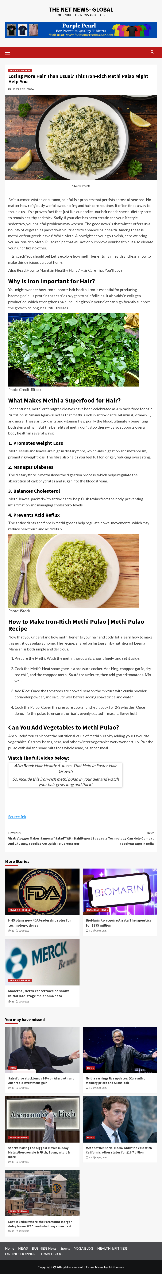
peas (57, 741)
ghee (65, 668)
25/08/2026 (24, 930)
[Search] (152, 52)
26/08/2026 (24, 1087)
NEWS (23, 1248)
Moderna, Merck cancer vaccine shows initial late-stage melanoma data (38, 993)
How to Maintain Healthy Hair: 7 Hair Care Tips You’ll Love (75, 270)
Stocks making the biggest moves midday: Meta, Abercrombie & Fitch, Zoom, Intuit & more (39, 1152)
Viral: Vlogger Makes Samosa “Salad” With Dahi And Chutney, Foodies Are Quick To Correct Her (44, 838)
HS (13, 89)
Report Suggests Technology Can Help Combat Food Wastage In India (117, 838)
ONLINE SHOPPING (20, 1254)
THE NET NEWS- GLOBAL (81, 9)
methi (60, 522)
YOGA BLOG (83, 1248)
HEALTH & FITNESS (19, 70)
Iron (91, 289)
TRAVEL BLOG (51, 1254)
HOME (12, 1067)
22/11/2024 (27, 89)
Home (9, 1248)
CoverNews (94, 1267)
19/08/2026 (101, 930)
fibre (81, 451)
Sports (65, 1248)
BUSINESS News (18, 1137)
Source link (17, 816)
